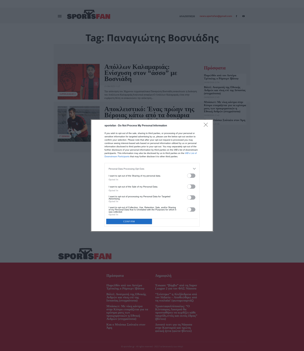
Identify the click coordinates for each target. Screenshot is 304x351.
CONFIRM (129, 221)
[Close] (207, 126)
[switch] (191, 176)
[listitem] (152, 168)
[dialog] (152, 175)
